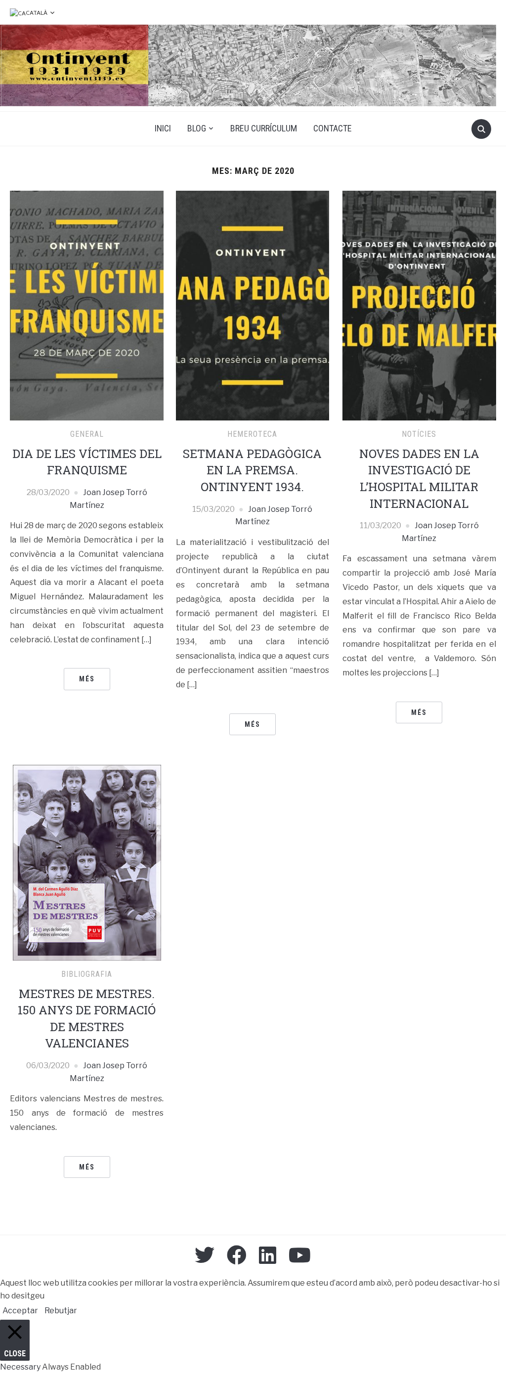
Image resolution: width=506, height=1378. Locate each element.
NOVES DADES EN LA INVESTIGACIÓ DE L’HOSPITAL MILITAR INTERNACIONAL (419, 478)
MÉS (87, 679)
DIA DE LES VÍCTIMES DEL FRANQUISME (87, 462)
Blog (196, 128)
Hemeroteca (252, 434)
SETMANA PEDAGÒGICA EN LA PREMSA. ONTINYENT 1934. (252, 470)
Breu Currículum (263, 128)
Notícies (419, 434)
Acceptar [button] (20, 1310)
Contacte (332, 128)
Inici (163, 128)
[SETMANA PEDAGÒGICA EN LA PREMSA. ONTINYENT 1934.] (252, 305)
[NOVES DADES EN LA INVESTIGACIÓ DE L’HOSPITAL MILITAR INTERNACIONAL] (419, 305)
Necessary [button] (21, 1367)
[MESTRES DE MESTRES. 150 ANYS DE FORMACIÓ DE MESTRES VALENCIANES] (87, 862)
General (87, 434)
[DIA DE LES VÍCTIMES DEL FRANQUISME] (86, 305)
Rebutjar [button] (60, 1310)
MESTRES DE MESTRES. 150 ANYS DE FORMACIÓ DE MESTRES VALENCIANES (87, 1018)
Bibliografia (86, 974)
